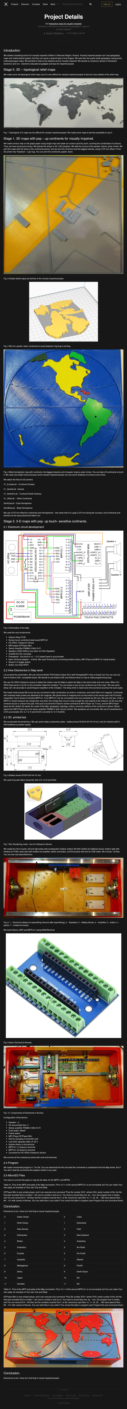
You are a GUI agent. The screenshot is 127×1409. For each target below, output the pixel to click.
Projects (14, 4)
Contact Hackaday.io (41, 1395)
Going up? (64, 1389)
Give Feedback (57, 1395)
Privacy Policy (84, 1395)
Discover (25, 4)
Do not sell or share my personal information (63, 1398)
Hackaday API (97, 1395)
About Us (28, 1395)
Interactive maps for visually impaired (65, 23)
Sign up (106, 4)
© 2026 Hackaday (63, 1403)
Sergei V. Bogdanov (55, 33)
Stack (45, 4)
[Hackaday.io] (6, 4)
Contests (36, 4)
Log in (118, 4)
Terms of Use (71, 1395)
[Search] (90, 4)
